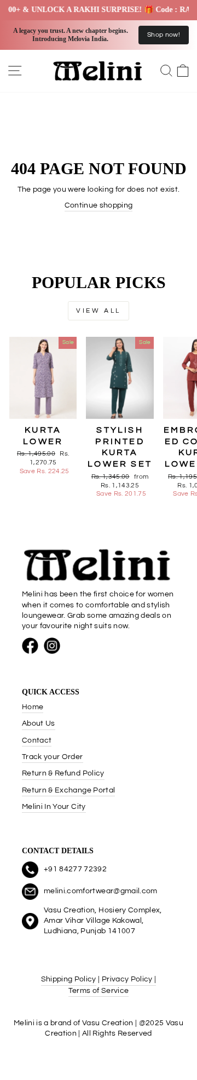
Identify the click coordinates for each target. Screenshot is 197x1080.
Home (32, 707)
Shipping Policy (68, 979)
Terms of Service (98, 991)
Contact (36, 740)
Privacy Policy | (129, 979)
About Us (38, 723)
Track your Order (52, 757)
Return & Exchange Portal (68, 790)
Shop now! (163, 34)
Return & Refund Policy (63, 773)
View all (98, 310)
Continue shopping (99, 205)
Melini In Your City (54, 807)
